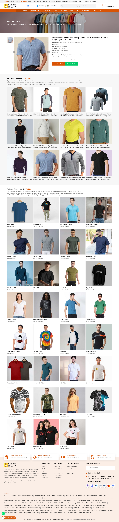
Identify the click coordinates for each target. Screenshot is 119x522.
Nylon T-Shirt (64, 319)
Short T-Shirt (63, 446)
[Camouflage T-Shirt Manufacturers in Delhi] (46, 400)
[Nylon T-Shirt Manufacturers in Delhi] (73, 305)
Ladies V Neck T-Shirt (33, 513)
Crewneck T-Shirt (91, 351)
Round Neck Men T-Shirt (45, 500)
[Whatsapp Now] (3, 513)
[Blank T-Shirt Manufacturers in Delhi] (46, 273)
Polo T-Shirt (74, 10)
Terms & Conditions (72, 471)
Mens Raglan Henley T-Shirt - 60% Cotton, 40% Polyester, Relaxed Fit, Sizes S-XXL (45, 114)
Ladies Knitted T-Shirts (60, 513)
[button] (48, 52)
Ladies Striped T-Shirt (46, 513)
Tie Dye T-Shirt (37, 351)
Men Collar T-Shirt (8, 503)
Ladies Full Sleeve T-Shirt (74, 510)
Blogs (43, 471)
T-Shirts (14, 24)
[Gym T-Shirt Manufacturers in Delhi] (99, 273)
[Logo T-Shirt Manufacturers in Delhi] (99, 368)
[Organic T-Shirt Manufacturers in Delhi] (99, 305)
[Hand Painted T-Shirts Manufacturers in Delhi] (20, 337)
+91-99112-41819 (109, 7)
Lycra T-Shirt (63, 288)
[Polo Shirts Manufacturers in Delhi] (73, 400)
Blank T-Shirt (37, 288)
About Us (41, 6)
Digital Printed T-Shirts (14, 414)
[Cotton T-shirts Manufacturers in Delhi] (20, 242)
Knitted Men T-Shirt (33, 505)
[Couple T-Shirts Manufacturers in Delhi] (46, 432)
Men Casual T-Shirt (102, 503)
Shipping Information (72, 467)
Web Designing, (71, 519)
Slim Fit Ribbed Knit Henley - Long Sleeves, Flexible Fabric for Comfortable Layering (45, 146)
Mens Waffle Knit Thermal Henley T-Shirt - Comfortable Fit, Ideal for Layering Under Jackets (99, 115)
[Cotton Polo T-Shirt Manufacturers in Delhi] (46, 368)
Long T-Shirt (10, 446)
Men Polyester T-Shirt (84, 500)
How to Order (70, 473)
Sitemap (44, 475)
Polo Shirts (63, 414)
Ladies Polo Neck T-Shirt (10, 510)
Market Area (45, 477)
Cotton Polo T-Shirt (39, 383)
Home (31, 6)
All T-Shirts (23, 10)
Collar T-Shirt (37, 256)
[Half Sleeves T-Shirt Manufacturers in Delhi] (73, 210)
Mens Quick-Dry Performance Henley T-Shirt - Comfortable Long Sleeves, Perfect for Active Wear (72, 146)
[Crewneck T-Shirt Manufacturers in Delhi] (99, 337)
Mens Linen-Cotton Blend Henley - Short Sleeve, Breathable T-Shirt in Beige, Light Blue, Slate (45, 178)
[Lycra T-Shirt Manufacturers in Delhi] (73, 273)
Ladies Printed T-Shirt (98, 508)
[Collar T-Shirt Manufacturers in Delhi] (46, 242)
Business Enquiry (10, 518)
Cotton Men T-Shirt (41, 503)
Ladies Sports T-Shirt (107, 510)
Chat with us (72, 63)
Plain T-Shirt (10, 224)
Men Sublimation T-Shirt (70, 500)
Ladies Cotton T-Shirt (32, 510)
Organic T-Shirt (90, 319)
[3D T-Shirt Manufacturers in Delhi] (99, 400)
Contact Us (52, 6)
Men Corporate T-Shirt (20, 505)
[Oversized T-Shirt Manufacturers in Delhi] (99, 242)
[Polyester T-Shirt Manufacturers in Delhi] (73, 242)
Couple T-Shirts (37, 446)
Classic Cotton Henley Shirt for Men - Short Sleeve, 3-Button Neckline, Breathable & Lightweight (72, 178)
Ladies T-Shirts (97, 10)
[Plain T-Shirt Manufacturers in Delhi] (20, 210)
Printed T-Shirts (36, 10)
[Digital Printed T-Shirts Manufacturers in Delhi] (20, 400)
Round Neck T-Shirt (50, 10)
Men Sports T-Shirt (53, 503)
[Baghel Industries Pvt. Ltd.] (10, 6)
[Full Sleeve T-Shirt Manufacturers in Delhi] (20, 273)
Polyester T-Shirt (65, 256)
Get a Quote (59, 63)
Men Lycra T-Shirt (8, 505)
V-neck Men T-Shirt (21, 508)
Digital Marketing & (80, 519)
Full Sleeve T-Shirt (12, 288)
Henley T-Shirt (23, 24)
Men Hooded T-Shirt (74, 505)
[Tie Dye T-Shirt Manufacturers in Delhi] (46, 337)
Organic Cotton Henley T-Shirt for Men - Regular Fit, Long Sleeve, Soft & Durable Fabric (98, 146)
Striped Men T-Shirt (9, 508)
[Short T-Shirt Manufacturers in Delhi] (73, 432)
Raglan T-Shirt (64, 351)
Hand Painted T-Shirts (13, 351)
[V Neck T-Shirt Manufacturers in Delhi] (20, 305)
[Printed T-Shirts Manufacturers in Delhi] (46, 210)
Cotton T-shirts (11, 256)
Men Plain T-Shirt (8, 500)
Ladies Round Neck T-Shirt (47, 510)
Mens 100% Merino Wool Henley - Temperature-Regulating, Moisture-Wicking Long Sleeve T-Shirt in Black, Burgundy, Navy (19, 178)
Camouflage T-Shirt (39, 414)
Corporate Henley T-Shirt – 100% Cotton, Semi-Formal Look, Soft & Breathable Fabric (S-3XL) (20, 115)
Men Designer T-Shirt (87, 505)
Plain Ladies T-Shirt (61, 510)
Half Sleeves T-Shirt (66, 224)
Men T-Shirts (85, 10)
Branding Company (90, 519)
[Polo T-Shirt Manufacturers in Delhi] (73, 368)
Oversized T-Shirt (91, 256)
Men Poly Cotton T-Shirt (47, 505)
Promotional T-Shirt (12, 383)
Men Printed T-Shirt (32, 500)
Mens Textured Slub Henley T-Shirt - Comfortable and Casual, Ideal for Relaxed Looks (19, 146)
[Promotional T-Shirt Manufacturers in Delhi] (20, 368)
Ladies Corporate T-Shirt (10, 513)
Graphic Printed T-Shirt (40, 319)
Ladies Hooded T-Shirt (85, 513)
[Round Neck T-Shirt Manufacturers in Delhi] (99, 210)
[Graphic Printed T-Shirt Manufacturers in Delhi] (46, 305)
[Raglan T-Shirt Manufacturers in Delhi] (73, 337)
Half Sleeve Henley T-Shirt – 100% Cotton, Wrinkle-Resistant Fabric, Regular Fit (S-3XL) (99, 178)
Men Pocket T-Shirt (86, 508)
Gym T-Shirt (63, 10)
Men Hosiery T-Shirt (66, 508)
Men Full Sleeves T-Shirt (88, 503)
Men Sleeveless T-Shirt (34, 508)
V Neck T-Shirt (11, 319)
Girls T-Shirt (22, 510)
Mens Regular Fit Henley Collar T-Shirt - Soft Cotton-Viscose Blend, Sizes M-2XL (72, 114)
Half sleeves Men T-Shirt (65, 503)
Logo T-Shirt (90, 383)
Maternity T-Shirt (72, 513)
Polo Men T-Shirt (58, 500)
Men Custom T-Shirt (20, 503)
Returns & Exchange (72, 469)
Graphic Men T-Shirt (47, 508)
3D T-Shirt (89, 414)
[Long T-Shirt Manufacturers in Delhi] (20, 432)
